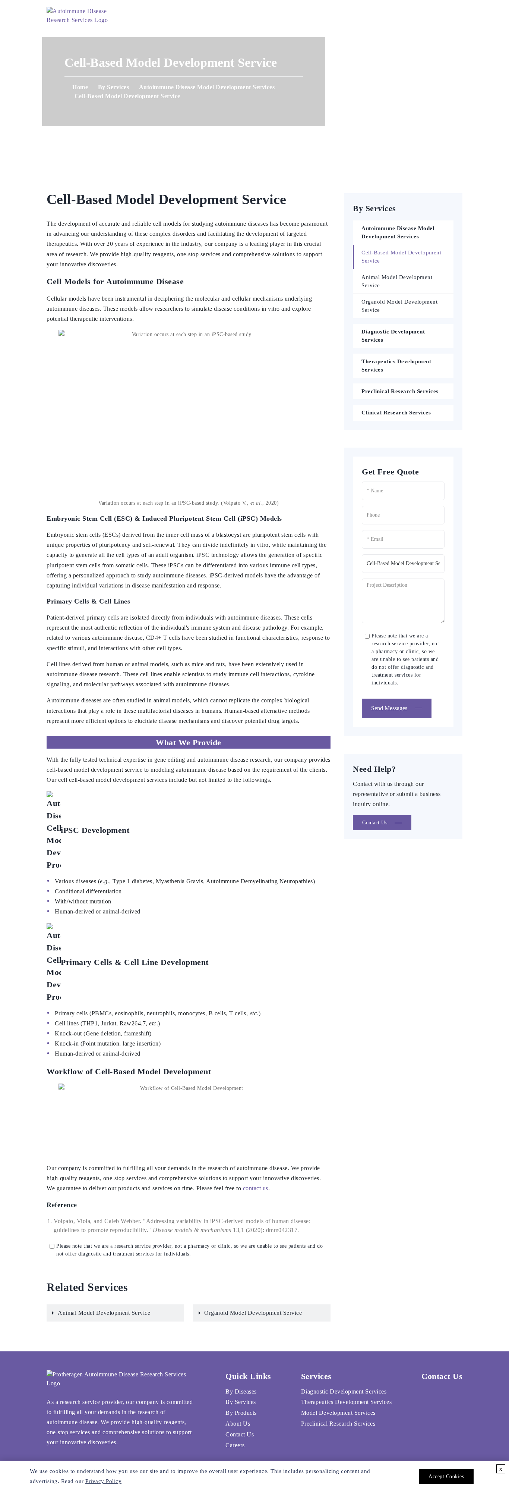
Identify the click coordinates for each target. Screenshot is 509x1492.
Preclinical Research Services (400, 391)
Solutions (240, 14)
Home (203, 14)
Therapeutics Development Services (396, 365)
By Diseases (241, 1391)
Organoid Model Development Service (253, 1313)
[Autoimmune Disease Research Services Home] (88, 15)
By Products (241, 1413)
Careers (376, 14)
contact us (255, 1188)
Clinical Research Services (396, 413)
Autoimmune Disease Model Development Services (207, 87)
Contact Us (332, 14)
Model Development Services (338, 1413)
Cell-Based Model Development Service (401, 257)
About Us (288, 14)
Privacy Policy (103, 1481)
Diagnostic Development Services (393, 336)
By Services (113, 87)
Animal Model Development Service (104, 1313)
